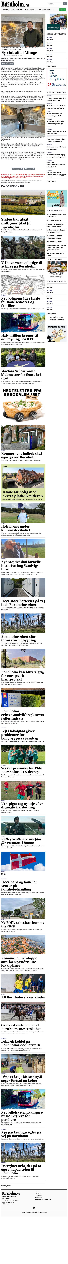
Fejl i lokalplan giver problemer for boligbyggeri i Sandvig (57, 175)
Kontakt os (39, 1194)
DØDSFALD (49, 37)
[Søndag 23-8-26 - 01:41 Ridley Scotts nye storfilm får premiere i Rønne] (23, 825)
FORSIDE (6, 9)
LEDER (3, 450)
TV (53, 9)
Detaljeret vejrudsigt (57, 319)
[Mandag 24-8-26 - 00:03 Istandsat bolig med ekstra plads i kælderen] (23, 477)
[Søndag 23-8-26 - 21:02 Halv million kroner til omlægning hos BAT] (23, 322)
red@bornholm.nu (7, 1204)
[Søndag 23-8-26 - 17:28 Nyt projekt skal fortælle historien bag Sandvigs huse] (23, 548)
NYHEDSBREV (29, 9)
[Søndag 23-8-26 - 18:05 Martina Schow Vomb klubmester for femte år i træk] (23, 357)
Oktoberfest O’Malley (54, 220)
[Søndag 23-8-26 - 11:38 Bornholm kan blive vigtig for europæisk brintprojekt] (23, 658)
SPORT (3, 368)
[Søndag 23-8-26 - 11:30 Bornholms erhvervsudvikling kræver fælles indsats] (23, 698)
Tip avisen (62, 9)
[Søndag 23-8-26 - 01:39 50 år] (23, 861)
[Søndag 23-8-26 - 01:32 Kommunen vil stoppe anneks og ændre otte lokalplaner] (23, 944)
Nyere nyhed (17, 169)
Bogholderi (39, 1195)
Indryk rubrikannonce (54, 259)
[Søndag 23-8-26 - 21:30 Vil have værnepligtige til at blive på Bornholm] (23, 247)
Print (11, 64)
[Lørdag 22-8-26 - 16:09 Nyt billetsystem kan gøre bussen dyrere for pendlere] (23, 1099)
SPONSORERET (6, 488)
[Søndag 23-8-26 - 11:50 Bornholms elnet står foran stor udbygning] (23, 623)
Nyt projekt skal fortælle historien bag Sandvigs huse (55, 124)
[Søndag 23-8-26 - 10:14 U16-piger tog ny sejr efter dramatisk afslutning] (23, 790)
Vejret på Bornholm (57, 317)
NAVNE (3, 871)
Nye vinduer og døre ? (54, 242)
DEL (3, 64)
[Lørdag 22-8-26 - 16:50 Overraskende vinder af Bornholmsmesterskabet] (23, 1011)
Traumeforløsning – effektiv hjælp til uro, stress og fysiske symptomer (56, 248)
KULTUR (3, 836)
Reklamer (38, 1192)
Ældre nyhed (29, 169)
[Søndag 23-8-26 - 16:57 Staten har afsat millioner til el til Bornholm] (23, 203)
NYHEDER (49, 95)
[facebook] (34, 1207)
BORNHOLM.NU (17, 9)
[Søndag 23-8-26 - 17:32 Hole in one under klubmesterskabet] (23, 513)
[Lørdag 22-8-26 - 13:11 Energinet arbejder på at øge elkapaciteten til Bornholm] (23, 1152)
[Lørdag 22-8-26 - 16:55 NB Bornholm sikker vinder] (23, 984)
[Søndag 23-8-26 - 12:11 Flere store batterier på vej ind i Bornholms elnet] (23, 587)
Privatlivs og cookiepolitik (43, 1199)
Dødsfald (50, 40)
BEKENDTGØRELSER (43, 9)
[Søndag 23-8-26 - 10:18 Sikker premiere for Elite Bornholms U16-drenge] (23, 755)
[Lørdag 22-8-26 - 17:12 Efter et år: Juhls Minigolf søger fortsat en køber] (23, 1063)
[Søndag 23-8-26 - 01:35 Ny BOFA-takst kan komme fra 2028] (23, 908)
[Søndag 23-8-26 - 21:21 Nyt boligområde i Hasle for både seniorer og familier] (23, 285)
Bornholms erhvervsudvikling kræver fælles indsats (56, 165)
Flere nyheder (51, 66)
